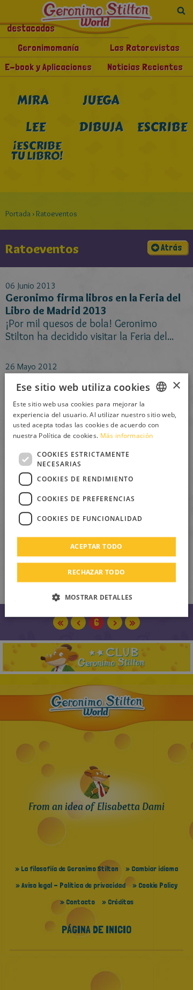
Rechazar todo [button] (96, 572)
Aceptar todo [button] (96, 546)
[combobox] (161, 386)
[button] (96, 597)
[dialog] (96, 495)
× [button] (176, 386)
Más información (126, 435)
